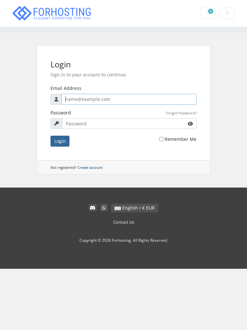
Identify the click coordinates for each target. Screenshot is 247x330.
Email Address (65, 88)
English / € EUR (138, 208)
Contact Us (123, 222)
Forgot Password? (181, 113)
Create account (90, 167)
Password (60, 113)
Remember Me (181, 139)
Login (60, 141)
